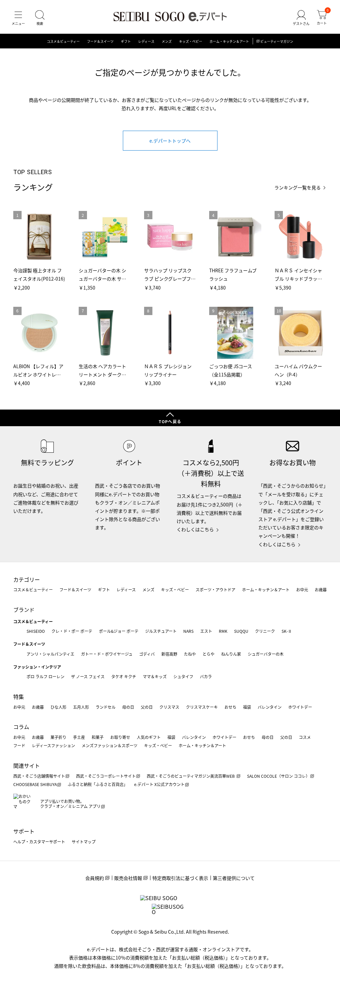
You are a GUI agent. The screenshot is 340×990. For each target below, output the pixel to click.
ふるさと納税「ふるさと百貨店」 (98, 784)
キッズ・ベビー (190, 41)
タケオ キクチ (123, 676)
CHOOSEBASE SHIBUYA (35, 784)
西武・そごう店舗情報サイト (39, 776)
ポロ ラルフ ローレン (45, 676)
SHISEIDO (36, 631)
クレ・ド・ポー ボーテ (71, 631)
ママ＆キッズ (155, 676)
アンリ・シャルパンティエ (50, 654)
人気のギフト (149, 737)
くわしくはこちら (195, 529)
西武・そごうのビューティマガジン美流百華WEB (191, 776)
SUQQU (241, 631)
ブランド (24, 610)
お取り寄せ (120, 737)
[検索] (40, 18)
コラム (21, 727)
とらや (208, 654)
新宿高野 (169, 654)
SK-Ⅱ (287, 631)
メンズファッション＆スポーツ (109, 745)
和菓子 (98, 737)
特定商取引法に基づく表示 (180, 878)
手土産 (79, 737)
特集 (18, 696)
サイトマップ (84, 841)
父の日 (147, 707)
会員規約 (94, 878)
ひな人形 (58, 707)
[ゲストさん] (301, 18)
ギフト (126, 41)
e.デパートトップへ (170, 140)
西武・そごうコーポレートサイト (106, 776)
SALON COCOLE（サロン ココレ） (278, 776)
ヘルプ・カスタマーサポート (39, 841)
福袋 (247, 707)
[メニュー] (18, 18)
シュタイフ (183, 676)
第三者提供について (234, 878)
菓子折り (58, 737)
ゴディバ (147, 654)
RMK (223, 631)
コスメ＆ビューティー (63, 41)
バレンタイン (270, 707)
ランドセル (106, 707)
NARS (188, 631)
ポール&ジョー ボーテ (118, 631)
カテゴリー (26, 579)
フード (19, 745)
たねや (190, 654)
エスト (206, 631)
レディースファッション (53, 745)
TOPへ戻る (170, 421)
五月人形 (81, 707)
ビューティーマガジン (276, 41)
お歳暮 (321, 589)
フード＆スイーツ (100, 41)
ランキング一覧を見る (297, 187)
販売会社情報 (128, 878)
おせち (230, 707)
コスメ (305, 737)
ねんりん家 (231, 654)
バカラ (206, 676)
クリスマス (169, 707)
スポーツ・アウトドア (215, 589)
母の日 (128, 707)
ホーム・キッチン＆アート (229, 41)
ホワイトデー (300, 707)
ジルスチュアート (161, 631)
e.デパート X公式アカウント (159, 784)
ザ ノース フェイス (88, 676)
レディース (146, 41)
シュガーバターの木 (266, 654)
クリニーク (265, 631)
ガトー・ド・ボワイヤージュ (106, 654)
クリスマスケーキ (202, 707)
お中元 (302, 589)
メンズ (167, 41)
